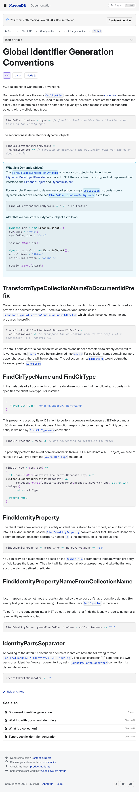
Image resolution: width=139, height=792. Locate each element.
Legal (60, 783)
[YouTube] (123, 784)
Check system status (53, 770)
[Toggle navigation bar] (5, 5)
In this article (13, 40)
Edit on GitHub (15, 691)
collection (110, 95)
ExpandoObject (34, 182)
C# (7, 75)
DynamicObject (62, 182)
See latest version (120, 20)
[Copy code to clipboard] (131, 120)
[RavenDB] (17, 5)
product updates (40, 766)
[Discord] (131, 784)
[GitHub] (116, 784)
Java (18, 75)
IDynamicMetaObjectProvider (26, 177)
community (49, 762)
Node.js (31, 75)
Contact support (41, 757)
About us (47, 783)
